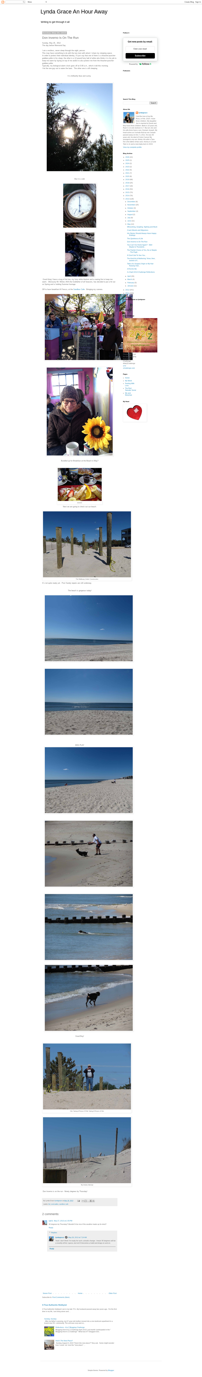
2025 (127, 160)
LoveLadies (54, 1204)
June (129, 221)
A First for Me (132, 269)
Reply (51, 1228)
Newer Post (47, 1293)
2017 (127, 186)
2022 (127, 170)
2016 (127, 189)
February (131, 283)
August (130, 215)
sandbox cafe (63, 1204)
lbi (49, 1204)
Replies (54, 1233)
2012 (127, 290)
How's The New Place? (64, 1341)
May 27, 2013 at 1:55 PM (63, 1221)
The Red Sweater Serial (130, 389)
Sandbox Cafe (79, 289)
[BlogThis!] (85, 1201)
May (129, 224)
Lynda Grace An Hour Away (74, 12)
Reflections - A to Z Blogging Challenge (70, 1327)
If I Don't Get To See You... (136, 255)
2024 (127, 163)
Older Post (113, 1293)
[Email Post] (78, 1200)
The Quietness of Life (135, 239)
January (130, 286)
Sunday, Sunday (50, 1319)
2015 (127, 192)
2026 (127, 157)
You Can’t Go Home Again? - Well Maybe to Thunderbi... (139, 246)
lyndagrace (59, 1237)
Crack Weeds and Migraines (137, 230)
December (131, 202)
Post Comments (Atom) (61, 1297)
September (131, 211)
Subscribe (140, 56)
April (129, 276)
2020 (127, 176)
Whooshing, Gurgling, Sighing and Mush (142, 227)
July (129, 218)
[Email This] (83, 1201)
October (130, 208)
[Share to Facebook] (90, 1201)
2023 (127, 167)
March (129, 279)
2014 (127, 196)
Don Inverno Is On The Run (137, 242)
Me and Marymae (128, 394)
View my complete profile (132, 147)
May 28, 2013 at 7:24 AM (77, 1237)
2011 (127, 293)
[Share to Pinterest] (93, 1201)
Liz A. (51, 1221)
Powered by (133, 64)
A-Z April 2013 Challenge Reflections (141, 272)
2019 (127, 179)
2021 (127, 173)
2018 (127, 183)
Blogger (111, 1370)
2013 (127, 199)
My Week (128, 381)
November (131, 205)
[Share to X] (88, 1201)
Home (80, 1293)
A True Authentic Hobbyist (54, 1305)
